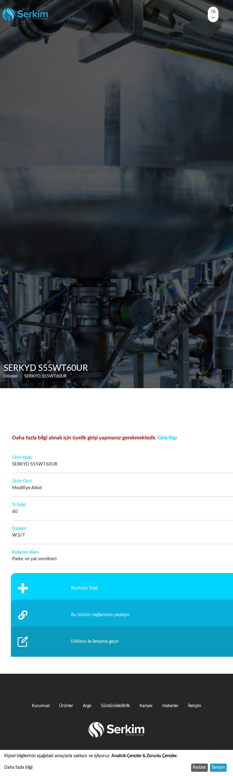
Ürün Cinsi (22, 481)
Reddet (199, 767)
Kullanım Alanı (25, 552)
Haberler (170, 705)
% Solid (19, 505)
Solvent (19, 529)
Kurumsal (40, 705)
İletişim (194, 705)
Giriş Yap (167, 437)
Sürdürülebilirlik (115, 705)
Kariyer (146, 705)
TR (213, 12)
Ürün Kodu (22, 458)
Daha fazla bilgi (18, 767)
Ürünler (11, 376)
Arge (87, 705)
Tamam (218, 767)
